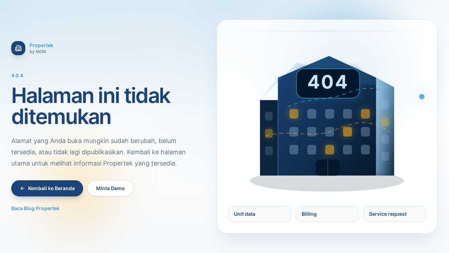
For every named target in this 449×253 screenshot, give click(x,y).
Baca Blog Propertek (35, 208)
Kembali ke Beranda (51, 188)
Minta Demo (110, 188)
